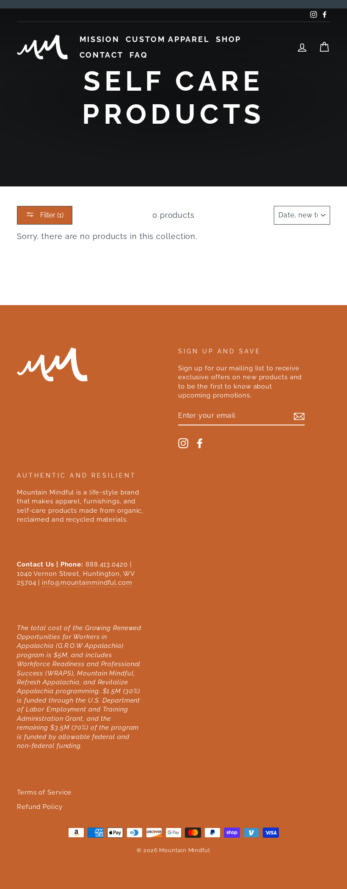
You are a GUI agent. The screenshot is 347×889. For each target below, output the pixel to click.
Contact (102, 54)
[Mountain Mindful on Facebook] (200, 443)
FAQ (138, 54)
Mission (100, 39)
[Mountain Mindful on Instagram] (183, 443)
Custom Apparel (167, 39)
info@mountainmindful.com (87, 582)
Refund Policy (40, 807)
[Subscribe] (299, 416)
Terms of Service (44, 792)
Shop (228, 39)
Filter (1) (51, 215)
